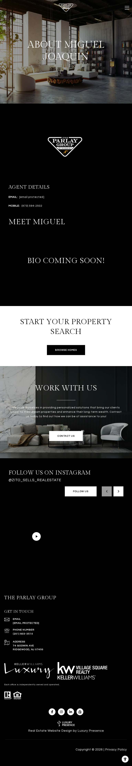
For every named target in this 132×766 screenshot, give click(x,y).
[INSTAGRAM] (61, 711)
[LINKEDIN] (70, 711)
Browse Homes (66, 350)
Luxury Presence (91, 730)
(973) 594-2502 (31, 205)
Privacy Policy (116, 749)
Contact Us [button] (66, 436)
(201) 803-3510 (23, 634)
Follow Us (81, 491)
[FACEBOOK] (52, 711)
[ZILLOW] (79, 711)
